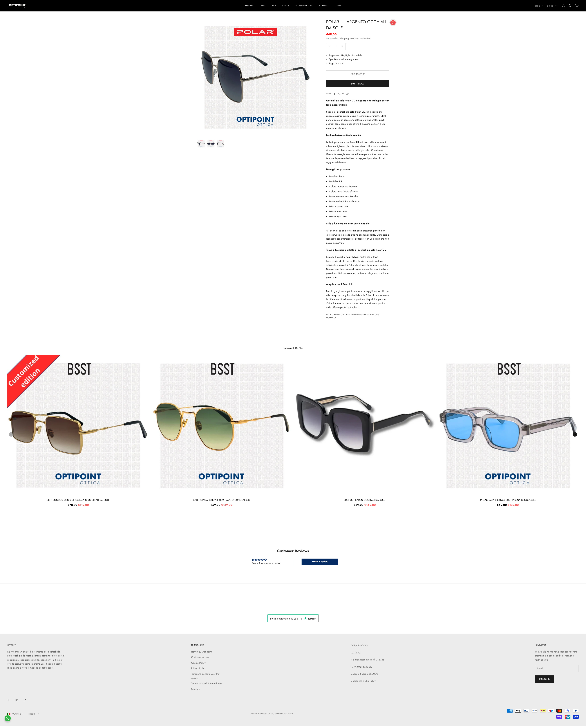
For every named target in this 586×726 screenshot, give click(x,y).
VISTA (274, 5)
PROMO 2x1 (250, 5)
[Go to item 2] (211, 144)
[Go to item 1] (201, 144)
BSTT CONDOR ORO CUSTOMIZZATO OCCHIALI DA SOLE (78, 500)
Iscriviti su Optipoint (201, 651)
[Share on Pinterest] (343, 93)
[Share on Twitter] (339, 93)
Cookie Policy (198, 663)
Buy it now (357, 83)
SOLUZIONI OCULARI (304, 5)
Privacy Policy (198, 668)
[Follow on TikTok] (24, 700)
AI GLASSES (324, 5)
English (550, 6)
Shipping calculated (349, 38)
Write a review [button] (319, 561)
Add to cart (358, 74)
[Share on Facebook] (334, 93)
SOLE (263, 5)
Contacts (195, 689)
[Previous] (11, 434)
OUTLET (338, 5)
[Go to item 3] (220, 144)
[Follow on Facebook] (8, 700)
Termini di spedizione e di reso (206, 683)
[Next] (575, 434)
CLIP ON (285, 5)
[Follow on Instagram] (16, 700)
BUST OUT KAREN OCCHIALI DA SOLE (364, 500)
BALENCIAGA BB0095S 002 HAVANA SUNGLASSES (221, 500)
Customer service (200, 657)
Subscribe (544, 679)
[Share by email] (347, 93)
